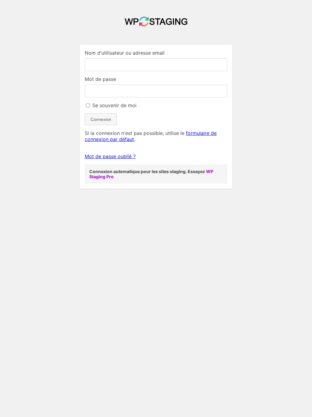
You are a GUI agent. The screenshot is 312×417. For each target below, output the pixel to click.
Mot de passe (100, 79)
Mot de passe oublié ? (110, 156)
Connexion (100, 119)
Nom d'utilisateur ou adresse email (125, 53)
